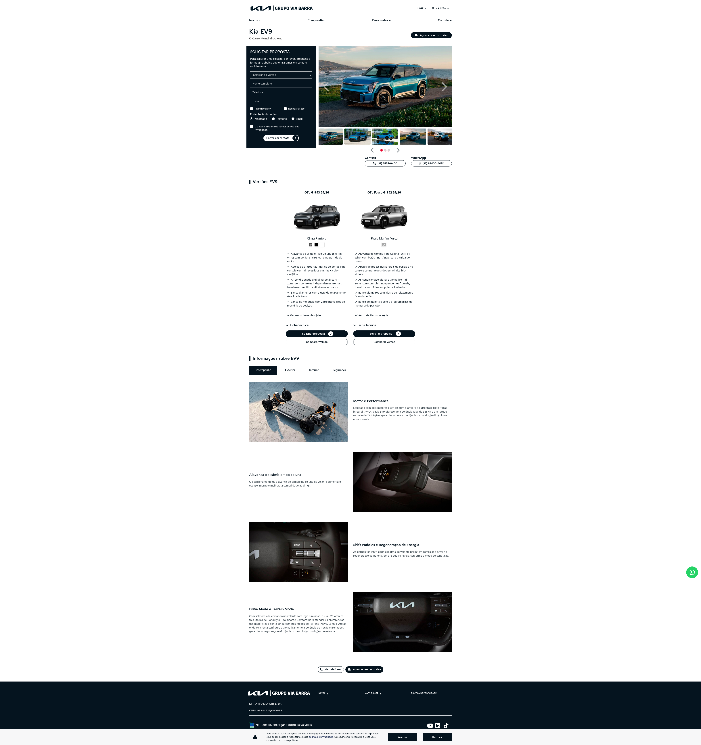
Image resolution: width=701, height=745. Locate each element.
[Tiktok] (448, 725)
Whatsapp (260, 118)
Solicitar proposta (313, 333)
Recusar (437, 737)
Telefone (281, 118)
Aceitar (402, 737)
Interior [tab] (314, 370)
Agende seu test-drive (433, 35)
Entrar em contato (278, 138)
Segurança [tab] (339, 370)
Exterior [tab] (290, 370)
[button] (327, 86)
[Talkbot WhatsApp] (692, 572)
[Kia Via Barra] (281, 8)
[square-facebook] (415, 725)
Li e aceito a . (276, 128)
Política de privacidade (423, 693)
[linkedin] (439, 725)
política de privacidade (321, 737)
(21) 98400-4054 (433, 163)
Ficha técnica (299, 325)
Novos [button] (253, 20)
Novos (322, 693)
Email (299, 118)
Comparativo (316, 20)
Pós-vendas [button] (380, 20)
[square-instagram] (423, 725)
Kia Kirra (440, 8)
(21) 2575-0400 (387, 163)
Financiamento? (262, 109)
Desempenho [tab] (263, 370)
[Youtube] (431, 725)
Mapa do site (371, 693)
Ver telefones (333, 669)
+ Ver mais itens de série (304, 315)
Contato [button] (443, 20)
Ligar (420, 8)
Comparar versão (317, 342)
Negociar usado (296, 109)
